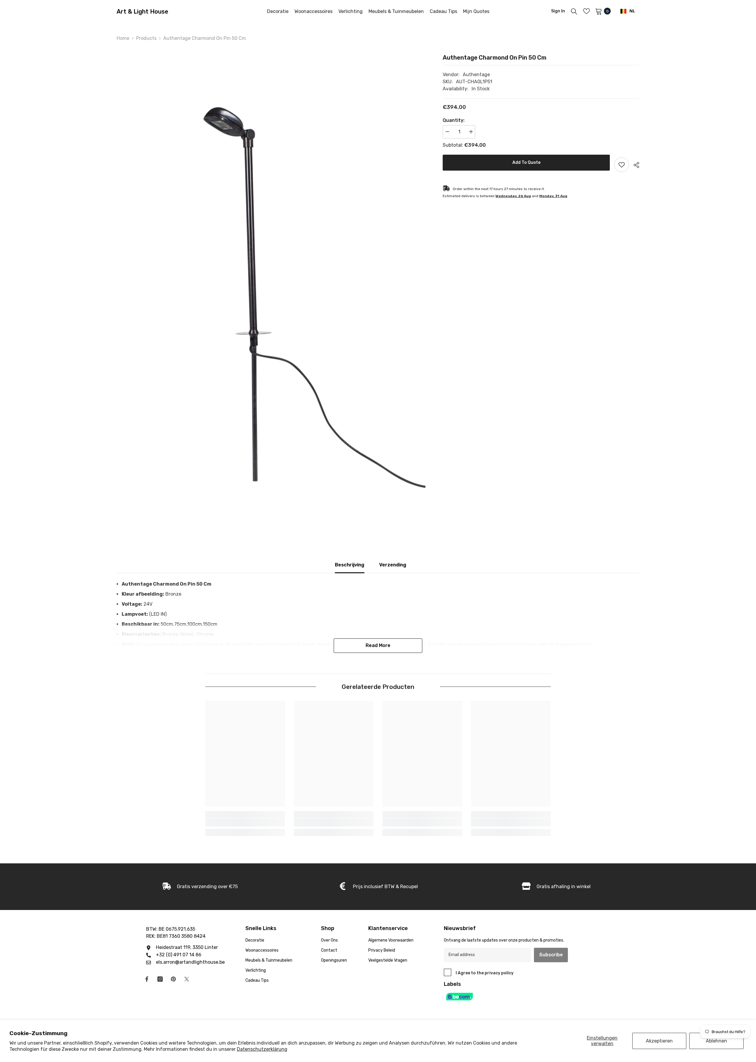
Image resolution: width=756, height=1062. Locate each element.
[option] (271, 281)
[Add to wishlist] (621, 164)
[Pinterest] (173, 979)
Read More (378, 645)
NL (632, 11)
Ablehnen (716, 1041)
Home (123, 38)
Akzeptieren (659, 1041)
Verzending (392, 565)
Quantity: (454, 120)
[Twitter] (186, 979)
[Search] (574, 11)
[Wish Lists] (586, 11)
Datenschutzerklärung (262, 1049)
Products (146, 38)
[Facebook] (146, 979)
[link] (245, 822)
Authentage (476, 74)
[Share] (634, 165)
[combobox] (627, 11)
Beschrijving (349, 565)
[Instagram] (160, 979)
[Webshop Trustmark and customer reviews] (512, 996)
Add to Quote (526, 162)
